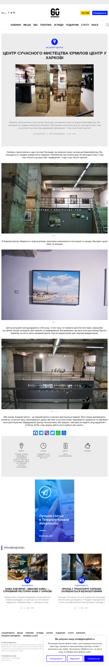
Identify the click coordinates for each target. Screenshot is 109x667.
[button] (105, 198)
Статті (85, 25)
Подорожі (72, 25)
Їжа (35, 25)
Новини (16, 25)
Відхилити (75, 658)
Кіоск (95, 25)
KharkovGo (54, 12)
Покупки (45, 25)
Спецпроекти (99, 13)
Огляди (58, 25)
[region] (75, 649)
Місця (27, 25)
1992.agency (6, 660)
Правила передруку (10, 636)
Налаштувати (56, 658)
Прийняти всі (94, 658)
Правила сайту (30, 636)
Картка (49, 633)
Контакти (80, 633)
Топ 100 (85, 13)
